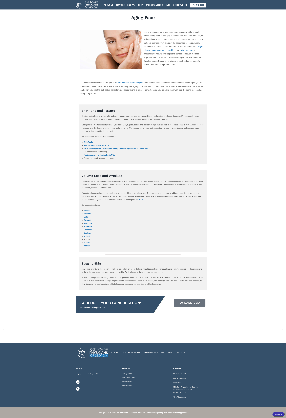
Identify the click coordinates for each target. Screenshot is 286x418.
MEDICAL (114, 352)
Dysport (87, 220)
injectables (170, 50)
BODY (170, 352)
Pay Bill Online (127, 381)
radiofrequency (186, 50)
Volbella (87, 236)
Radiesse (88, 226)
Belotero (87, 214)
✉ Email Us (177, 383)
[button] (186, 4)
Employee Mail (127, 385)
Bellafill (87, 210)
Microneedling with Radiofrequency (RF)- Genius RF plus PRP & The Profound (117, 148)
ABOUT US (181, 352)
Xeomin (87, 246)
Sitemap (185, 413)
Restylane (88, 230)
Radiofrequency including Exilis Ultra (99, 155)
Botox (86, 217)
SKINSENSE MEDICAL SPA (154, 352)
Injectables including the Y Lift (96, 145)
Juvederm (88, 223)
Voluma (87, 243)
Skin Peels (88, 142)
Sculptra (87, 233)
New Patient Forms (128, 377)
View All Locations (179, 397)
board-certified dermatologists (129, 83)
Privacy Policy (127, 374)
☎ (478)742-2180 (179, 374)
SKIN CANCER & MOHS (131, 352)
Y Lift (141, 200)
